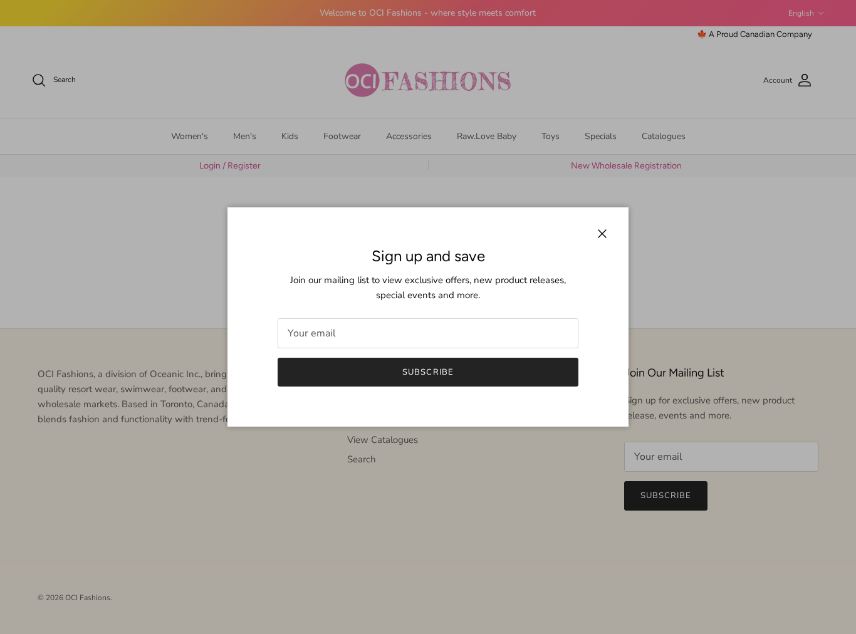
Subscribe (427, 372)
